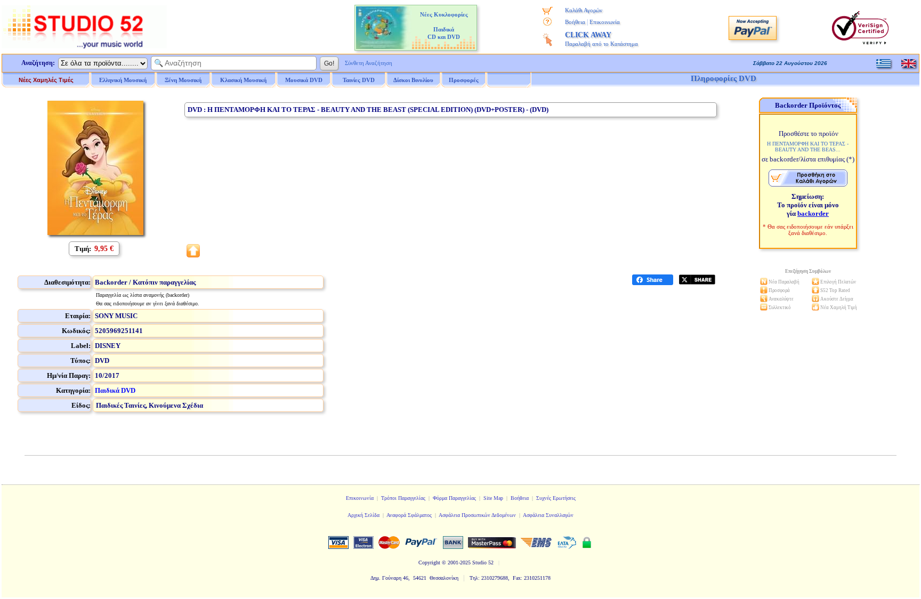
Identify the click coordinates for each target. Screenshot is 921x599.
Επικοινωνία (604, 22)
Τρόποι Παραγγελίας (403, 498)
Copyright (429, 562)
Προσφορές (464, 80)
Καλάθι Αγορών (583, 10)
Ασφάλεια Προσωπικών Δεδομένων (477, 515)
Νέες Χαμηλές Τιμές (46, 80)
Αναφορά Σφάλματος (409, 515)
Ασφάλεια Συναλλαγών (548, 515)
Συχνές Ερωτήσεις (556, 498)
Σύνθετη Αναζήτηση (368, 63)
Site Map (493, 498)
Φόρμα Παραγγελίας (454, 498)
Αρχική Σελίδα (363, 515)
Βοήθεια (575, 22)
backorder (813, 213)
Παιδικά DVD (115, 390)
